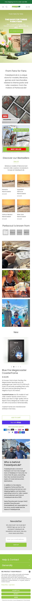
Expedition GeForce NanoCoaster (21, 192)
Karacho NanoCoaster (6, 191)
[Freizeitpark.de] (16, 7)
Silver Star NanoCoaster (21, 216)
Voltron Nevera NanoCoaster (7, 216)
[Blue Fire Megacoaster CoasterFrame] (16, 351)
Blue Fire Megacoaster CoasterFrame (14, 372)
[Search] (6, 7)
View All (16, 161)
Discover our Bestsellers (16, 157)
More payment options (16, 427)
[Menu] (3, 7)
